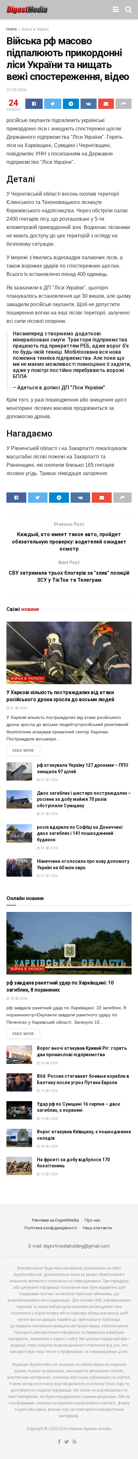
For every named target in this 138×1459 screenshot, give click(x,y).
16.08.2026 (49, 1063)
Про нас (92, 1220)
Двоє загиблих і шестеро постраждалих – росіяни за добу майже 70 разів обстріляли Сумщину (84, 799)
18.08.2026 (18, 998)
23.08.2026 (18, 708)
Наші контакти (97, 1227)
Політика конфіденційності (50, 1227)
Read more (23, 750)
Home (11, 29)
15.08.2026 (49, 1174)
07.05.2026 (16, 89)
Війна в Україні (35, 29)
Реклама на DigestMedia (55, 1220)
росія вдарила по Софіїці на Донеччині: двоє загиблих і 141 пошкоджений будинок (80, 833)
